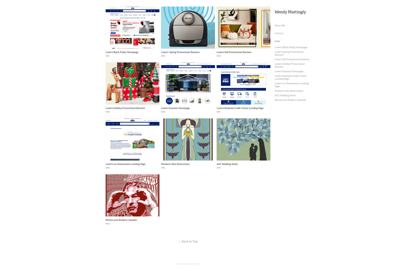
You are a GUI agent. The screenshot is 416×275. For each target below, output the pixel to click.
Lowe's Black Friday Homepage (291, 47)
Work (277, 41)
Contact (279, 33)
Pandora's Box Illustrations (289, 90)
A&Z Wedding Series (285, 95)
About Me (280, 25)
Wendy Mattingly (290, 12)
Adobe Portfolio (193, 264)
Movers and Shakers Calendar (290, 100)
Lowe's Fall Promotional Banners (292, 59)
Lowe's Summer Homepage (289, 71)
